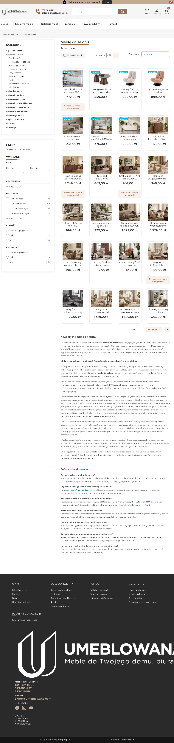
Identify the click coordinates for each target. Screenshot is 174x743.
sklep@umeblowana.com (33, 698)
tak (11, 235)
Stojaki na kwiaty (15, 119)
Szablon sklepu (120, 739)
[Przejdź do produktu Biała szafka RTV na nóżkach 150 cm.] (101, 125)
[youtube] (31, 708)
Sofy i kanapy (15, 73)
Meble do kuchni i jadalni (19, 103)
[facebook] (17, 708)
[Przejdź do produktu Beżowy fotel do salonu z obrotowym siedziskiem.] (73, 212)
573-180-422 (23, 688)
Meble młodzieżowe (17, 111)
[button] (122, 11)
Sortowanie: (134, 54)
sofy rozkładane (81, 490)
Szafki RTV (14, 80)
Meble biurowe (14, 91)
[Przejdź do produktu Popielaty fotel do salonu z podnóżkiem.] (101, 212)
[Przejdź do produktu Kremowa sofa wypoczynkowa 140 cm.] (158, 212)
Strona (98, 55)
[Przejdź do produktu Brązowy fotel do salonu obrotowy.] (129, 298)
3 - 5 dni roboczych (19, 203)
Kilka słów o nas (19, 590)
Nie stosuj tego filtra (19, 230)
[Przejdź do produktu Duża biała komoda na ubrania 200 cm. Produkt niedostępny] (73, 78)
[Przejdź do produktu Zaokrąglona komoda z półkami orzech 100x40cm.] (158, 125)
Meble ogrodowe (15, 115)
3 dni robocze (16, 199)
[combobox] (93, 11)
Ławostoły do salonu (18, 69)
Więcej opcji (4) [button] (14, 218)
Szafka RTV (144, 502)
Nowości (10, 123)
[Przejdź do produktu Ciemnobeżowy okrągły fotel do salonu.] (73, 251)
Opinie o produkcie (60, 606)
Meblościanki (15, 87)
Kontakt (16, 594)
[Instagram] (24, 708)
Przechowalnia (135, 598)
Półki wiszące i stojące (19, 62)
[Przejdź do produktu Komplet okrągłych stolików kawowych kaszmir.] (158, 165)
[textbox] (155, 54)
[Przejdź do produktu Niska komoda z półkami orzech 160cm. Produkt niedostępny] (73, 165)
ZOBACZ (107, 2)
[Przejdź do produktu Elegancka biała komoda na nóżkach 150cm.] (129, 125)
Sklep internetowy (54, 739)
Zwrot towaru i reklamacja (63, 598)
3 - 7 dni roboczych (19, 208)
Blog (14, 598)
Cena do (34, 168)
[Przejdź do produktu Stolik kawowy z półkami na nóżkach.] (73, 125)
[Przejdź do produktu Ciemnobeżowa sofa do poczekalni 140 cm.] (129, 212)
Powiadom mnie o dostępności (73, 107)
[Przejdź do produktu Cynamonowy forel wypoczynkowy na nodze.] (129, 251)
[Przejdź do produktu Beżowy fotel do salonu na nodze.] (129, 78)
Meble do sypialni (15, 95)
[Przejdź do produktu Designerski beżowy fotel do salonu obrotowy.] (101, 298)
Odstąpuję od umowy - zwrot (142, 602)
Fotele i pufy (15, 58)
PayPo (54, 602)
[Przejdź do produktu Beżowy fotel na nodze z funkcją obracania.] (101, 251)
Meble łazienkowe (15, 99)
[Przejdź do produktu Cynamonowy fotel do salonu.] (158, 78)
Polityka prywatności (99, 590)
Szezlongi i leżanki (17, 65)
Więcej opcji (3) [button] (14, 186)
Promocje (11, 127)
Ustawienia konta (136, 594)
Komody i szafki (16, 76)
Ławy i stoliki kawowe (19, 84)
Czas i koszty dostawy (61, 590)
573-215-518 (23, 691)
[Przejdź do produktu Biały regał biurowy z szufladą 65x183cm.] (158, 298)
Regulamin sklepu (98, 594)
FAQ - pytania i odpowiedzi (25, 620)
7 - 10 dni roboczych (19, 213)
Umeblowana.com (10, 35)
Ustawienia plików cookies (102, 598)
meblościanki (100, 517)
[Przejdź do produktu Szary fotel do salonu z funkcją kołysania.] (73, 298)
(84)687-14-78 (24, 685)
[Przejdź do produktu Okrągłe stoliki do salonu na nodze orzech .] (101, 78)
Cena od (10, 168)
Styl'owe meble (14, 50)
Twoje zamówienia (137, 590)
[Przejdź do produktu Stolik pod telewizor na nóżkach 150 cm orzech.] (101, 165)
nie (11, 240)
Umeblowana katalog (22, 602)
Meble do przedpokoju (18, 107)
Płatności (55, 594)
